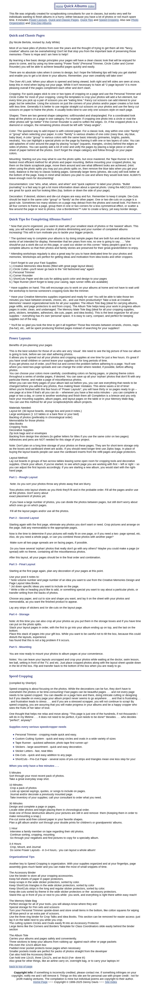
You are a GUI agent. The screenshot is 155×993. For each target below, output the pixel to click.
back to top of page (20, 966)
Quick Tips (86, 20)
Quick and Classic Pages (63, 20)
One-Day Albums (41, 23)
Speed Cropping (109, 20)
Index (91, 6)
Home (59, 6)
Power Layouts (38, 20)
